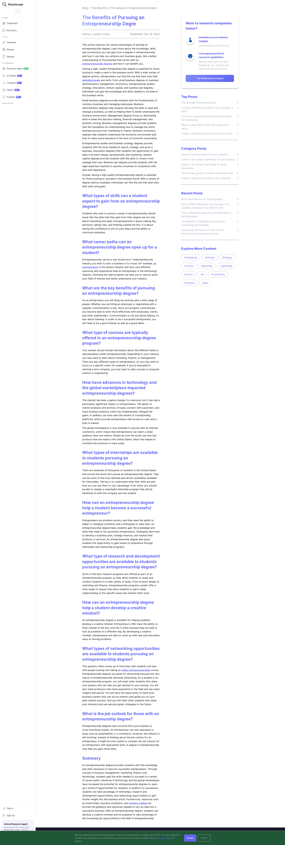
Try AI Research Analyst (209, 78)
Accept (190, 838)
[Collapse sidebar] (18, 11)
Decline (204, 838)
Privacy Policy (164, 838)
